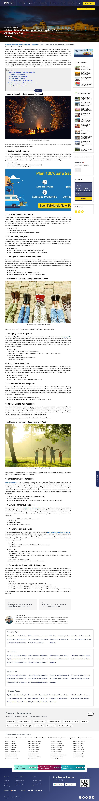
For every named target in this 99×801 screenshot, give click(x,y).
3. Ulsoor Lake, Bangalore (17, 78)
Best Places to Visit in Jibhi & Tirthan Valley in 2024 (60, 639)
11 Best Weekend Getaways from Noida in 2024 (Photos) (86, 104)
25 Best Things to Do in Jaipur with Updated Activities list (38, 678)
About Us (6, 780)
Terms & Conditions (37, 780)
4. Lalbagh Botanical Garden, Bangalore (21, 80)
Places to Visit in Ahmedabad (34, 741)
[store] (70, 784)
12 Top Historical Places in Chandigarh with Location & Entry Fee (17, 702)
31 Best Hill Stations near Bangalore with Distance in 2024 (38, 655)
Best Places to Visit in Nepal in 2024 (81, 639)
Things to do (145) (39, 721)
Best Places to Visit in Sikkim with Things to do (17, 642)
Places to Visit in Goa (77, 745)
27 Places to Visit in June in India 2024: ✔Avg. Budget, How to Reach (38, 636)
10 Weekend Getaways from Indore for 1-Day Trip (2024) (86, 132)
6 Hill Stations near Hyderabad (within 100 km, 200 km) (81, 655)
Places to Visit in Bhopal (10, 743)
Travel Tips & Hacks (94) (71, 721)
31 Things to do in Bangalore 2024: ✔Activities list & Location (38, 682)
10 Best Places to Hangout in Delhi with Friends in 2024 (86, 73)
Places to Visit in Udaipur (78, 755)
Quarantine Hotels (20, 786)
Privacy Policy (36, 782)
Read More (38, 90)
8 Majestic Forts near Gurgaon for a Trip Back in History (60, 698)
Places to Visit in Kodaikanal (11, 758)
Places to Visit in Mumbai (56, 751)
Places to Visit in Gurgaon (10, 747)
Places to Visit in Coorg (78, 743)
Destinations (53, 3)
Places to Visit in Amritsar (56, 741)
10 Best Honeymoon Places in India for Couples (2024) (38, 639)
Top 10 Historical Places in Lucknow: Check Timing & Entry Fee (60, 695)
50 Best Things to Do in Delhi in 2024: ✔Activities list (17, 675)
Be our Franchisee (20, 780)
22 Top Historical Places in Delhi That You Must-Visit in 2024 (38, 702)
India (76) (84, 721)
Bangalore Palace (10, 482)
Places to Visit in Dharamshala (57, 745)
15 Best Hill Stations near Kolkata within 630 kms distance (17, 662)
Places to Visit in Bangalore (79, 741)
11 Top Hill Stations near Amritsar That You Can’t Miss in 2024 (38, 662)
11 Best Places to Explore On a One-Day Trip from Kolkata (86, 98)
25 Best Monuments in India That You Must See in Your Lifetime (17, 698)
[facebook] (76, 211)
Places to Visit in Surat (33, 755)
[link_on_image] (77, 68)
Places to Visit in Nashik (33, 753)
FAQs (34, 786)
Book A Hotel (89, 3)
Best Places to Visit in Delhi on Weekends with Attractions (86, 137)
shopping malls (66, 337)
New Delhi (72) (27, 726)
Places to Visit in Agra (10, 741)
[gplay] (58, 784)
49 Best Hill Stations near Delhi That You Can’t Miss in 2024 (17, 655)
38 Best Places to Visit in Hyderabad (59, 636)
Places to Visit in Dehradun (11, 745)
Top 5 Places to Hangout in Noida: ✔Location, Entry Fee (86, 68)
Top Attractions (32, 3)
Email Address (79, 162)
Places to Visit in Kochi (78, 757)
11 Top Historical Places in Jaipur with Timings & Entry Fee (81, 695)
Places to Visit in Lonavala (56, 749)
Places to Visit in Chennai (56, 743)
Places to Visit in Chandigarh (34, 743)
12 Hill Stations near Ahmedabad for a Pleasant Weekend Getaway (81, 659)
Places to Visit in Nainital (10, 753)
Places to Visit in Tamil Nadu (36, 642)
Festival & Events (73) (13, 726)
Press (5, 784)
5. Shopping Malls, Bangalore (18, 85)
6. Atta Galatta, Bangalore (17, 87)
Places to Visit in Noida (56, 753)
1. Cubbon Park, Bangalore (17, 74)
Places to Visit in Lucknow (79, 749)
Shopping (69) (51, 726)
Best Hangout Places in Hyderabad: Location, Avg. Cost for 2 (86, 84)
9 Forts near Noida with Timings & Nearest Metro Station (38, 698)
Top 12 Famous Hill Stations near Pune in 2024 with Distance (60, 659)
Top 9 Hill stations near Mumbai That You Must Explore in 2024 (17, 659)
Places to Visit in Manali (33, 751)
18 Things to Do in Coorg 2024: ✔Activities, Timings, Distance (81, 675)
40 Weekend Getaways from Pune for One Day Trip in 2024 (86, 149)
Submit (77, 170)
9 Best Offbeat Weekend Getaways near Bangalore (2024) (86, 109)
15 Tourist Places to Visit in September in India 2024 (17, 636)
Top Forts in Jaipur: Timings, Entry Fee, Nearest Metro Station (38, 695)
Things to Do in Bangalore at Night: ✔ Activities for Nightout (81, 678)
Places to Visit (90, 8)
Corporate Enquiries (20, 784)
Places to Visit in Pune (33, 758)
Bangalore (81, 8)
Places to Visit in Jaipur (10, 749)
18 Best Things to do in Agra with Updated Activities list (38, 675)
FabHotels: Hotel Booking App (57, 758)
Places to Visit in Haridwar (56, 747)
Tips (63, 3)
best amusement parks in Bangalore (58, 532)
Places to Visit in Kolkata (33, 749)
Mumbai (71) (39, 726)
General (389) (10, 721)
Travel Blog (22, 3)
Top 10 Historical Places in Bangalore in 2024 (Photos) (17, 695)
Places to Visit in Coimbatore (57, 757)
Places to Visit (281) (24, 721)
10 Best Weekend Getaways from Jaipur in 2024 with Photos (86, 115)
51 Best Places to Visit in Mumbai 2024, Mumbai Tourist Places (17, 639)
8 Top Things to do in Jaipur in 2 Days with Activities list (17, 678)
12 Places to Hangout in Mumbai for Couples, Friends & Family (86, 79)
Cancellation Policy (37, 784)
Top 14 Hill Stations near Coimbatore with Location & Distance (38, 659)
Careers (6, 782)
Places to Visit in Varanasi (11, 757)
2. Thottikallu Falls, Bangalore (18, 76)
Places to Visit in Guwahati (34, 747)
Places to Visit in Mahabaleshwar (12, 751)
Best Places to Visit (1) (65, 726)
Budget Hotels (72, 3)
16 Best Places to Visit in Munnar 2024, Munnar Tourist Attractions (60, 655)
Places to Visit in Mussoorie (79, 751)
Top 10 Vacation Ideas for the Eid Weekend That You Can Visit (86, 120)
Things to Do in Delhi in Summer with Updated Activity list (60, 675)
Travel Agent (19, 782)
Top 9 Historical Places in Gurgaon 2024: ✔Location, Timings (81, 698)
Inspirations (42, 3)
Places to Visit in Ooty (78, 753)
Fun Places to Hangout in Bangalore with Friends (22, 83)
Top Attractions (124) (54, 721)
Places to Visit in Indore (78, 747)
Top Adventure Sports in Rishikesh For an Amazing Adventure (60, 678)
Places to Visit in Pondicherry (34, 757)
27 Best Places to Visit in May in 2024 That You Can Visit (81, 636)
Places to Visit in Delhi (33, 745)
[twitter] (79, 211)
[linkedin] (82, 211)
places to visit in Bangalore (33, 508)
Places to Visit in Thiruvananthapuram (59, 755)
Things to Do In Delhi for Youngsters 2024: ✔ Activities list (17, 682)
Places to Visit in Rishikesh (11, 755)
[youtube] (93, 797)
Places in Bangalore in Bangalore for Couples (21, 72)
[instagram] (90, 797)
